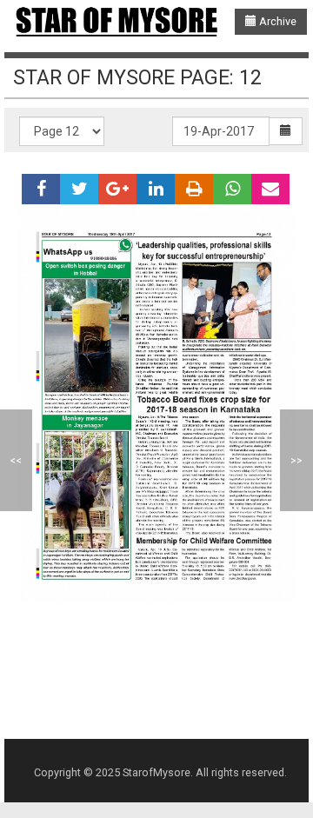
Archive (276, 21)
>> (296, 460)
